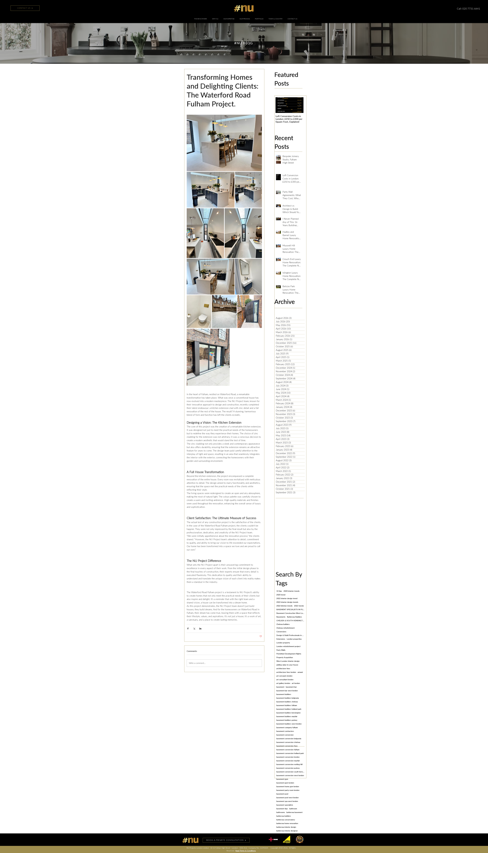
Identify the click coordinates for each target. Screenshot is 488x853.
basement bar (291, 687)
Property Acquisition (284, 657)
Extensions (280, 639)
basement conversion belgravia (288, 739)
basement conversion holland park (290, 753)
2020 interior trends (292, 591)
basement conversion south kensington (290, 772)
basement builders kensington (288, 713)
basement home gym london (287, 787)
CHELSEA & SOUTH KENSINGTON (290, 621)
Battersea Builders (294, 617)
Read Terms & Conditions (245, 851)
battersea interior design (286, 827)
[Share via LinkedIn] (200, 628)
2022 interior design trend (286, 598)
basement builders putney (286, 720)
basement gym (282, 779)
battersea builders (283, 816)
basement (280, 687)
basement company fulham (287, 728)
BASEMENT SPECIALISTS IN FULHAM (290, 610)
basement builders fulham (286, 705)
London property (283, 643)
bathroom (293, 809)
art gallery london (283, 683)
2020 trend (280, 595)
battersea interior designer (287, 831)
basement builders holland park (288, 709)
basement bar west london (287, 691)
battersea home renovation (287, 823)
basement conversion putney (288, 768)
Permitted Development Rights (288, 654)
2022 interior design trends (287, 602)
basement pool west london (287, 798)
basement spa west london (287, 801)
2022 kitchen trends (284, 606)
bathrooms (280, 812)
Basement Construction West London (290, 613)
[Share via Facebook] (188, 628)
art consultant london (284, 680)
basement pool (282, 794)
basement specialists (284, 805)
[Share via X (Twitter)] (194, 628)
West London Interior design (288, 661)
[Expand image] (224, 143)
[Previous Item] (279, 105)
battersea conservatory (285, 820)
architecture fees (283, 669)
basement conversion (285, 735)
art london (296, 683)
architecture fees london (286, 672)
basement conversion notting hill (289, 764)
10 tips (279, 591)
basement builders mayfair (286, 716)
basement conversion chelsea (288, 742)
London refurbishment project (288, 646)
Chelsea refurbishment (285, 628)
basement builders (283, 694)
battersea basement (294, 812)
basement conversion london (288, 757)
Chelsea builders (283, 624)
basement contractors (285, 731)
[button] (229, 18)
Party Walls (280, 650)
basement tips (282, 809)
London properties (294, 639)
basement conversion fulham (287, 750)
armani (300, 672)
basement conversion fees (287, 746)
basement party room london (287, 790)
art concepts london (284, 676)
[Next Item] (299, 105)
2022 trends (299, 606)
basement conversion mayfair (288, 761)
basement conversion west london (290, 775)
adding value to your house (287, 665)
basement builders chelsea (287, 702)
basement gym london (285, 783)
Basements (280, 617)
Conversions (281, 632)
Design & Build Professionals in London (290, 635)
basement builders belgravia (287, 698)
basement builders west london (289, 724)
